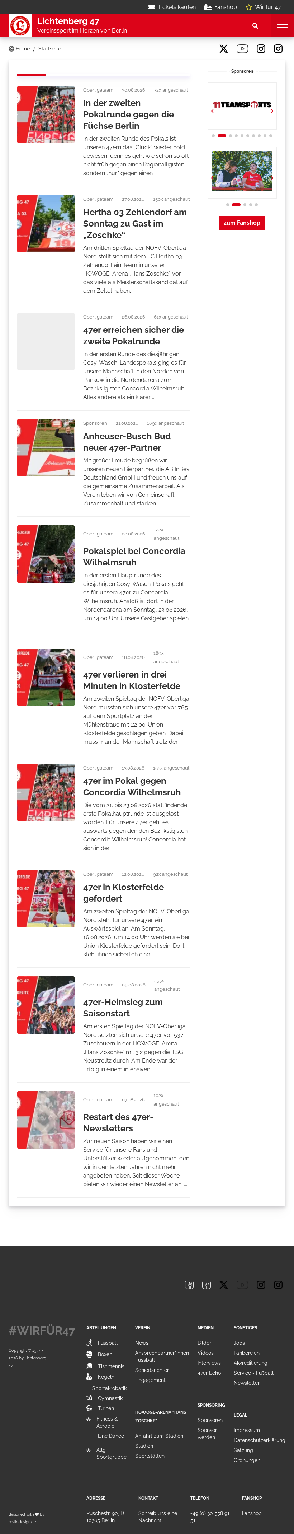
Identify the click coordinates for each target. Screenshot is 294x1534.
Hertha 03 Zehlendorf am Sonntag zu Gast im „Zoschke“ (135, 223)
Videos (206, 1353)
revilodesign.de (22, 1521)
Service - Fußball (254, 1373)
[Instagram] (261, 49)
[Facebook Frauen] (206, 49)
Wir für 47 (268, 7)
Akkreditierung (250, 1363)
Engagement (150, 1380)
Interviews (209, 1363)
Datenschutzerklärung (259, 1440)
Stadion (144, 1446)
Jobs (239, 1343)
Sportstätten (150, 1456)
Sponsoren (210, 1420)
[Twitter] (224, 49)
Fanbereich (247, 1353)
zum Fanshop (242, 222)
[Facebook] (189, 49)
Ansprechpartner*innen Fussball (162, 1356)
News (141, 1343)
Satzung (243, 1450)
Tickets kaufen (177, 7)
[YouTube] (242, 49)
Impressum (247, 1430)
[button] (268, 112)
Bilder (204, 1343)
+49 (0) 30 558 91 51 (209, 1516)
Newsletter (247, 1383)
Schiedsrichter (152, 1370)
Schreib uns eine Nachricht (157, 1516)
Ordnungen (247, 1460)
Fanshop (225, 7)
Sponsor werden (207, 1433)
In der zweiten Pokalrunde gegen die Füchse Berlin (128, 114)
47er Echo (209, 1373)
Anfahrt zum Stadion (159, 1436)
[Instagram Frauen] (278, 49)
